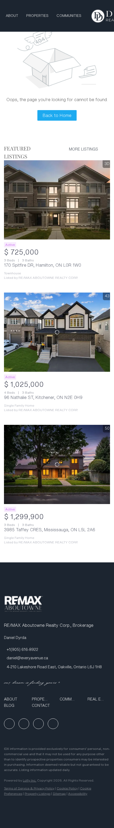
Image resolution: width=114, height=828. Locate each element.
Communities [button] (68, 16)
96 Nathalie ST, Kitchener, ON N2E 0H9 (43, 397)
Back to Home (57, 115)
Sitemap (59, 793)
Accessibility (77, 793)
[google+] (53, 723)
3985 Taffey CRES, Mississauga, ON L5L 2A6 (49, 530)
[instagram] (38, 723)
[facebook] (9, 723)
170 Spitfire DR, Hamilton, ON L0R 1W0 (42, 265)
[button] (15, 699)
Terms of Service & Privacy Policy (29, 788)
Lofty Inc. (29, 780)
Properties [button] (37, 16)
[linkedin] (24, 723)
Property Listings (37, 793)
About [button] (12, 16)
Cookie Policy (67, 788)
